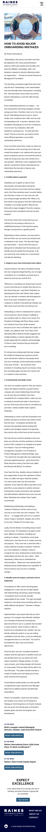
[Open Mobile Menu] (41, 4)
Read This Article (14, 735)
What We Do (35, 811)
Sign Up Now (23, 800)
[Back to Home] (10, 3)
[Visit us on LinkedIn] (6, 826)
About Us (34, 814)
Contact (33, 817)
